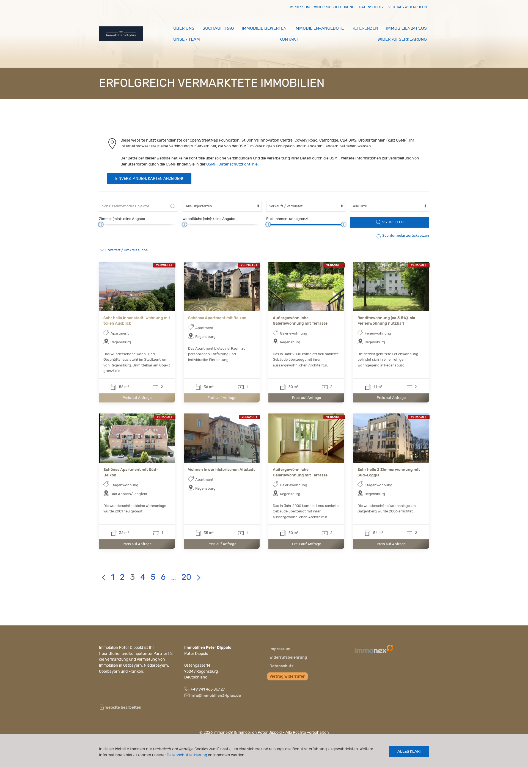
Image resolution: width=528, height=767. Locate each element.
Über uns (183, 28)
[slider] (100, 224)
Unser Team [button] (186, 39)
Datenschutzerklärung (187, 755)
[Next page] (198, 577)
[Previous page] (103, 577)
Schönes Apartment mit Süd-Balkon (130, 472)
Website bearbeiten (123, 707)
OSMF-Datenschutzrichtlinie (232, 164)
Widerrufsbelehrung (334, 7)
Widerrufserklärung (402, 39)
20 (186, 577)
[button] (123, 250)
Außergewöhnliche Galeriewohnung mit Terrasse (300, 321)
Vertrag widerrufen (407, 7)
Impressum (300, 7)
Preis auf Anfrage (137, 398)
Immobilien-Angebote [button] (319, 28)
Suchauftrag (218, 28)
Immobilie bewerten (264, 28)
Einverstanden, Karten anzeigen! (149, 178)
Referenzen (364, 28)
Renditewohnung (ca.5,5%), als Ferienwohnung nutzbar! (386, 321)
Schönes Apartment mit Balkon (217, 318)
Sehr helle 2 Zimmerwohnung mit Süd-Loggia (389, 472)
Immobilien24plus (406, 28)
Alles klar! (408, 751)
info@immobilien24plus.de (216, 695)
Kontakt (288, 39)
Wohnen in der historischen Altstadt (221, 469)
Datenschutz (371, 7)
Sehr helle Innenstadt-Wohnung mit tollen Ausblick (136, 321)
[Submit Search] (172, 206)
